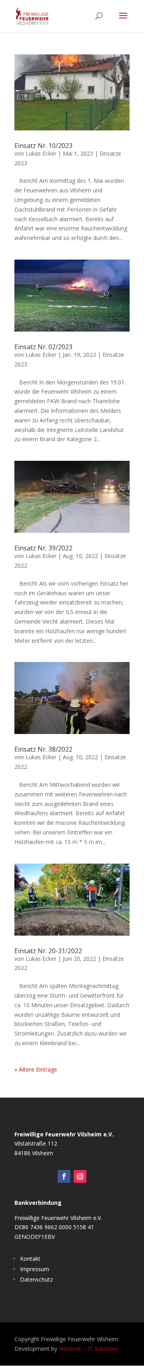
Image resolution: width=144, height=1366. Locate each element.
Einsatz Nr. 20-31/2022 (48, 950)
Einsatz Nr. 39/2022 (43, 548)
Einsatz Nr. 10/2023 (43, 145)
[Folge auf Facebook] (64, 1176)
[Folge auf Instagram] (80, 1176)
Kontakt (30, 1258)
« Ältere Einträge (35, 1069)
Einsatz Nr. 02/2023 (43, 346)
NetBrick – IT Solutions (88, 1348)
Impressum (34, 1269)
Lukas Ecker (41, 153)
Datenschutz (36, 1279)
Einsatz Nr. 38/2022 (43, 749)
